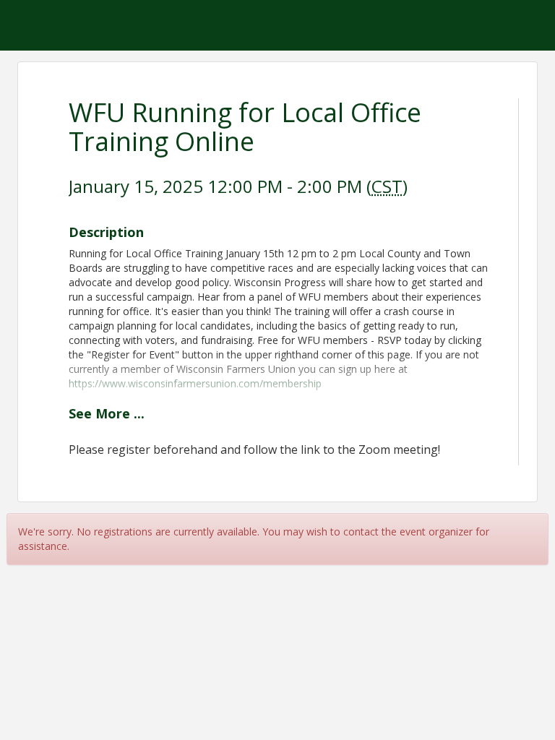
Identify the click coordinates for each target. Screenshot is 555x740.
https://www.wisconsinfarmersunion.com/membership (195, 383)
